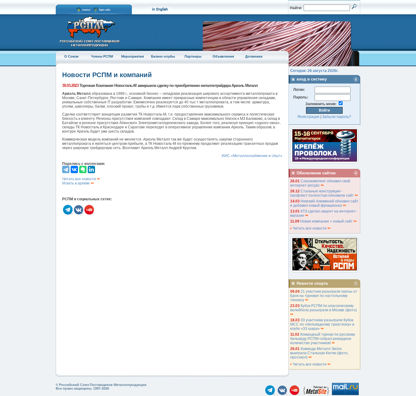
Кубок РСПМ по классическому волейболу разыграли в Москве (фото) (324, 308)
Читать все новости (79, 179)
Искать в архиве (76, 183)
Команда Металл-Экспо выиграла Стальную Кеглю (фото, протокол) (319, 353)
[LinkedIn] (91, 169)
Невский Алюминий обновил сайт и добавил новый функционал (324, 203)
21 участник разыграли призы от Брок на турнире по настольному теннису (323, 295)
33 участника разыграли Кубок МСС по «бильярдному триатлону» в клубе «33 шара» (322, 324)
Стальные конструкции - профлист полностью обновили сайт (322, 193)
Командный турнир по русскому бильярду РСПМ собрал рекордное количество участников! (322, 338)
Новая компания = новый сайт (327, 221)
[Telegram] (65, 169)
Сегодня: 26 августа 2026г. (314, 71)
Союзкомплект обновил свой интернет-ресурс (320, 183)
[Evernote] (82, 169)
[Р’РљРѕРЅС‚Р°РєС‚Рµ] (74, 169)
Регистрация (308, 117)
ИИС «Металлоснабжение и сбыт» (252, 156)
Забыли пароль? (336, 117)
